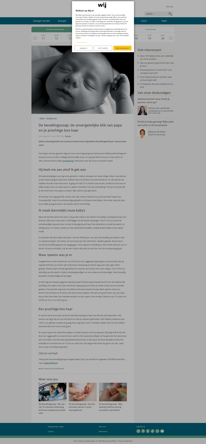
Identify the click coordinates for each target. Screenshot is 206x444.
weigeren (83, 48)
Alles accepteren (122, 48)
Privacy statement (82, 42)
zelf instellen (103, 48)
